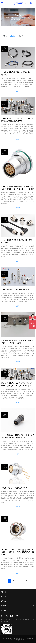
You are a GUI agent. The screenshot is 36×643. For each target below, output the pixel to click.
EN (34, 3)
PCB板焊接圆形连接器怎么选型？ (14, 488)
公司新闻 (4, 36)
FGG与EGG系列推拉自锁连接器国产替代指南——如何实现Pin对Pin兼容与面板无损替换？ (17, 551)
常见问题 (20, 36)
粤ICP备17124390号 (19, 640)
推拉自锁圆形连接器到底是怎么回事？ (16, 289)
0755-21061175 (10, 615)
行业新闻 (12, 36)
